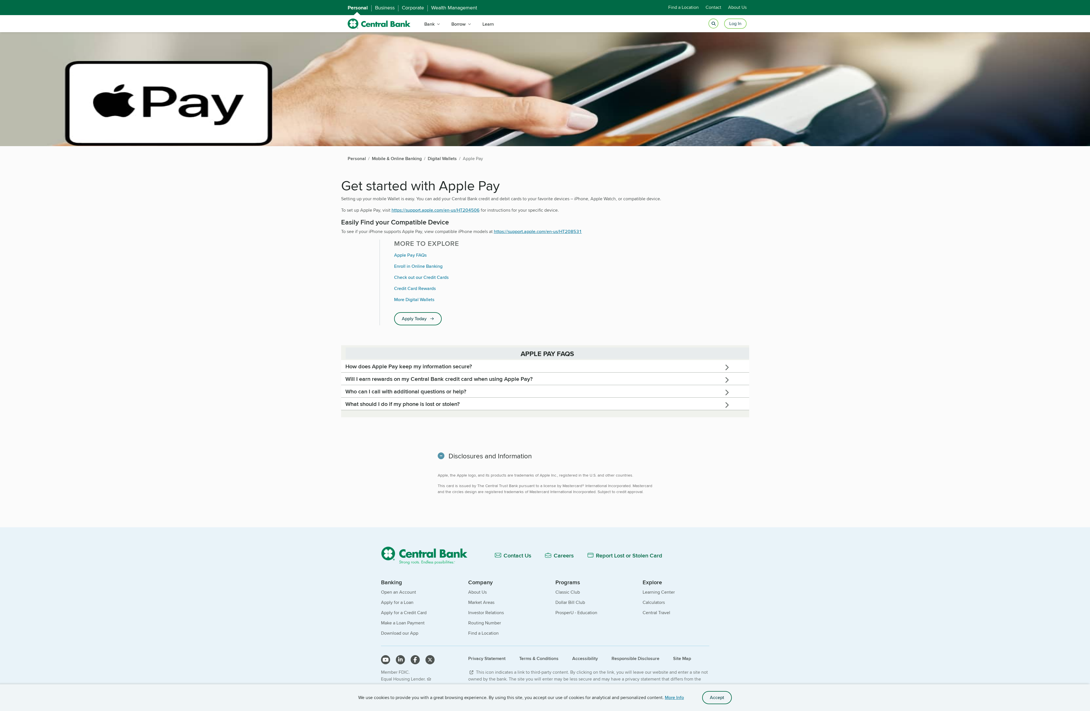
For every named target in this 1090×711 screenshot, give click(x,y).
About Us (737, 7)
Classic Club (567, 592)
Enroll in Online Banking (418, 266)
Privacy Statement (487, 658)
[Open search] (713, 24)
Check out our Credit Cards (421, 277)
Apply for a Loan (397, 602)
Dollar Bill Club (570, 602)
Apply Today (414, 318)
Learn (488, 24)
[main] (545, 349)
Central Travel (656, 612)
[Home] (427, 555)
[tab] (545, 366)
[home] (379, 24)
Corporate (413, 7)
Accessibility (585, 658)
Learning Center (659, 592)
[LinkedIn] (400, 659)
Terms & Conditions (539, 658)
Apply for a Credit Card (404, 612)
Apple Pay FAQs (410, 255)
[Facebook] (415, 659)
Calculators (654, 602)
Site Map (682, 658)
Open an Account (398, 592)
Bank (429, 24)
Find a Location (683, 7)
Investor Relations (486, 612)
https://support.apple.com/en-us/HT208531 (538, 231)
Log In (735, 23)
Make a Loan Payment (403, 623)
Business (385, 7)
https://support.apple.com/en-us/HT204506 (436, 210)
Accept (717, 697)
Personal (358, 7)
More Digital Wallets (414, 299)
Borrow (458, 24)
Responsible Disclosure (635, 658)
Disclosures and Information (490, 456)
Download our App (399, 633)
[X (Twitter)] (430, 659)
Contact (713, 7)
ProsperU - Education (576, 612)
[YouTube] (385, 659)
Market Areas (481, 602)
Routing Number (484, 623)
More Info (674, 697)
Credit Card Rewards (415, 288)
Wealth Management (454, 7)
